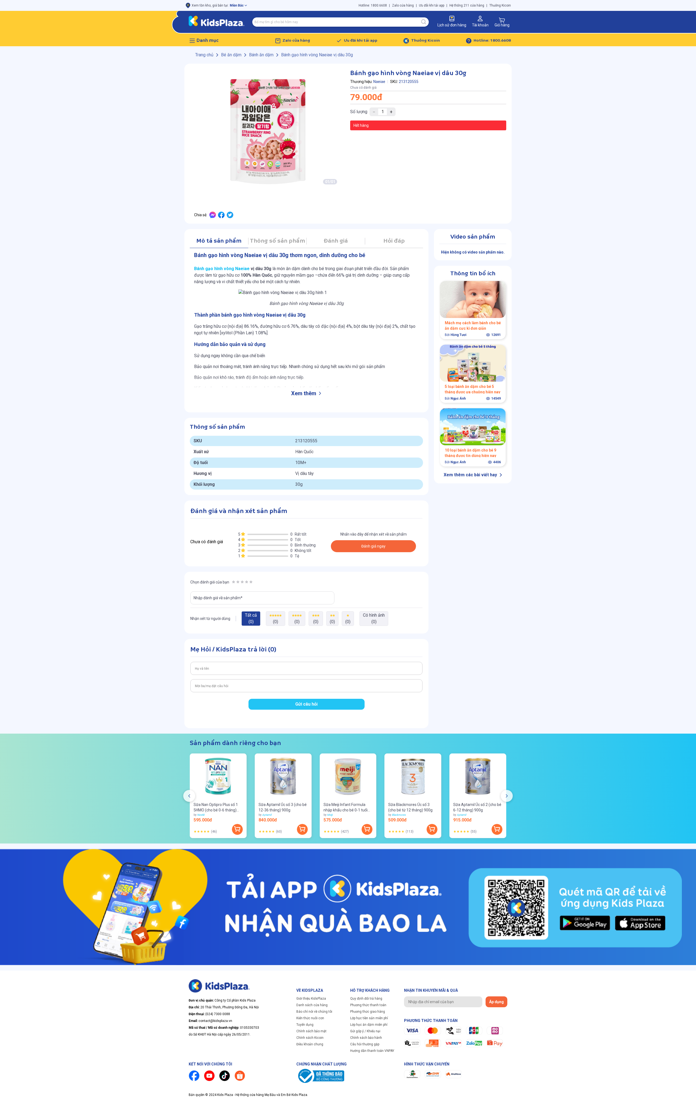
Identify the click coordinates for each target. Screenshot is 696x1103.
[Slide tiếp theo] (507, 796)
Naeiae (379, 81)
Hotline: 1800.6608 (373, 5)
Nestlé (200, 814)
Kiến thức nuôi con (310, 1018)
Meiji (330, 814)
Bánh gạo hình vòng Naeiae (222, 268)
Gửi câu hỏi (306, 704)
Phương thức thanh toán (368, 1005)
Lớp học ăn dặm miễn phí (368, 1025)
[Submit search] (424, 22)
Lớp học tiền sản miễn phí (369, 1018)
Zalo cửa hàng (403, 5)
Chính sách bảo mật (311, 1031)
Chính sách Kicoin (310, 1038)
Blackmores (399, 814)
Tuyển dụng (304, 1025)
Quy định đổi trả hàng (366, 998)
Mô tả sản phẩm (218, 241)
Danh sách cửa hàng (312, 1005)
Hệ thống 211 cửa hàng (466, 5)
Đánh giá (336, 241)
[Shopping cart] (502, 20)
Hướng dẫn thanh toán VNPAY (372, 1051)
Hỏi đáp (394, 241)
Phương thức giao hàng (367, 1012)
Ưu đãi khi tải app (431, 5)
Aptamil (266, 814)
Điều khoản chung (309, 1044)
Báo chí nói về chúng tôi (314, 1012)
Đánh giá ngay (373, 546)
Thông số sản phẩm (277, 241)
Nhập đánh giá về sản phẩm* (218, 598)
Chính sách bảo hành (366, 1038)
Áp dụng (496, 1002)
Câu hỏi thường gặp (364, 1044)
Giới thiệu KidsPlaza (311, 998)
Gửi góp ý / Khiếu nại (365, 1031)
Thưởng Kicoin (500, 5)
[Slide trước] (189, 796)
